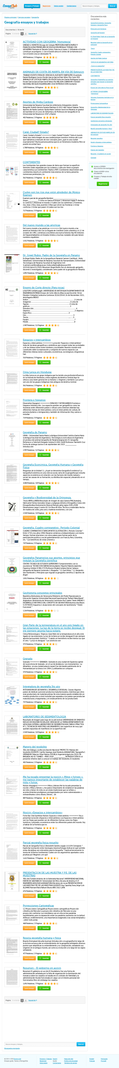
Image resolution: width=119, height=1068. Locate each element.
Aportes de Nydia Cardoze (38, 102)
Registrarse (103, 184)
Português (104, 1059)
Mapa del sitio (68, 1059)
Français (92, 1061)
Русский (103, 1061)
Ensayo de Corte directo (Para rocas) (43, 287)
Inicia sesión (58, 6)
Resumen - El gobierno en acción (42, 968)
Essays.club (17, 1059)
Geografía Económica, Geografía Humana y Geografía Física (101, 24)
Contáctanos (71, 6)
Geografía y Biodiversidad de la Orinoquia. (47, 497)
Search (55, 1059)
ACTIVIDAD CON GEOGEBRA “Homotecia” (47, 41)
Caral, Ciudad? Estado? (36, 132)
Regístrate (47, 6)
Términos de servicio (70, 1063)
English (91, 1059)
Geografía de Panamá (35, 432)
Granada (27, 658)
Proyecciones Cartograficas (38, 905)
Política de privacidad (71, 1061)
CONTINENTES (31, 162)
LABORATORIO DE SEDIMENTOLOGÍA (44, 716)
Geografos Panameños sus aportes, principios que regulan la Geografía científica (51, 559)
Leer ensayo (29, 62)
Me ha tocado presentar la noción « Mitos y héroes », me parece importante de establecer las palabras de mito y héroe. (53, 779)
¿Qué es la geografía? (98, 66)
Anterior (16, 33)
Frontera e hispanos (34, 400)
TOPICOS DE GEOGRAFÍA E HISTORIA (102, 62)
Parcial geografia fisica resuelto (40, 842)
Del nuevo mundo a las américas (41, 225)
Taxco (93, 48)
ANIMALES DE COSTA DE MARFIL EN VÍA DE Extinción (53, 71)
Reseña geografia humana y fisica (42, 938)
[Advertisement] (44, 1023)
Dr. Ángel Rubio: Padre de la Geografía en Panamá (51, 255)
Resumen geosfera (96, 138)
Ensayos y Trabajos (46, 1059)
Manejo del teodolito (35, 746)
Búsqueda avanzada (12, 1048)
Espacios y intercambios (37, 339)
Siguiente (32, 33)
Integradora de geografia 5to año (41, 686)
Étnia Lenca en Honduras (37, 372)
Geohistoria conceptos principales (42, 592)
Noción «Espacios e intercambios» (42, 812)
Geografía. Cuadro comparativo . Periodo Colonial (51, 527)
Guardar (45, 62)
